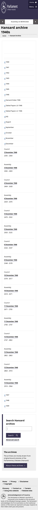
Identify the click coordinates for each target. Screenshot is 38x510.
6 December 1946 (10, 245)
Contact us (17, 488)
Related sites (27, 491)
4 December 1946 (10, 183)
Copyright (8, 484)
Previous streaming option (2, 21)
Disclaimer (24, 481)
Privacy (13, 481)
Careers (28, 488)
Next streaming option (35, 21)
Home (32, 2)
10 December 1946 (11, 275)
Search (11, 435)
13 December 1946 (11, 367)
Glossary (5, 488)
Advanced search (12, 440)
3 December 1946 (10, 152)
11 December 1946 (11, 306)
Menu (31, 7)
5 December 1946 (10, 214)
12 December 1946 (11, 337)
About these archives (14, 465)
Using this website (11, 491)
